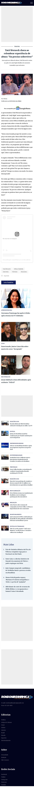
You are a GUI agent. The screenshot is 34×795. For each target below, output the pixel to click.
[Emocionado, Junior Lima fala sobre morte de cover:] (17, 331)
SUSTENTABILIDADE (16, 455)
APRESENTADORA (6, 310)
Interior (3, 730)
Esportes (3, 738)
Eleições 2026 (14, 421)
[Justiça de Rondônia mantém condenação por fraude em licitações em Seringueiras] (5, 433)
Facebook (4, 774)
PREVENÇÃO (13, 467)
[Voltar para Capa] (17, 697)
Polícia (3, 727)
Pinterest (4, 782)
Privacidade (4, 755)
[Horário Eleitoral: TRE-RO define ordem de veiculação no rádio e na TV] (5, 423)
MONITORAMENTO (15, 514)
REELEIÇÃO (13, 502)
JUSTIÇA (12, 431)
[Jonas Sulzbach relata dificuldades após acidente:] (17, 365)
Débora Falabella (18, 269)
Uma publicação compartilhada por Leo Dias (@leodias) (17, 259)
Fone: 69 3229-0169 (6, 705)
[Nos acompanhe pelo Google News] (17, 108)
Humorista (24, 272)
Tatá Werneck (6, 269)
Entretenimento (5, 740)
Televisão (14, 272)
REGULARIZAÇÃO (15, 490)
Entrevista (5, 272)
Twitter (3, 777)
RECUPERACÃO (5, 377)
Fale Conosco (5, 760)
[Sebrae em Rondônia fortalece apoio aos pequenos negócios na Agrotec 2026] (5, 445)
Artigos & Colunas (6, 722)
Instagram (4, 779)
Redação (3, 757)
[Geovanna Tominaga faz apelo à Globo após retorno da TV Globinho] (17, 298)
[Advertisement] (17, 24)
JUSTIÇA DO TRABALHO (17, 526)
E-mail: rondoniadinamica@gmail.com (12, 703)
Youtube (3, 784)
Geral (2, 725)
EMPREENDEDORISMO (16, 443)
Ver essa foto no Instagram (10, 238)
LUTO (3, 343)
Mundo (3, 735)
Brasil (3, 732)
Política (3, 720)
